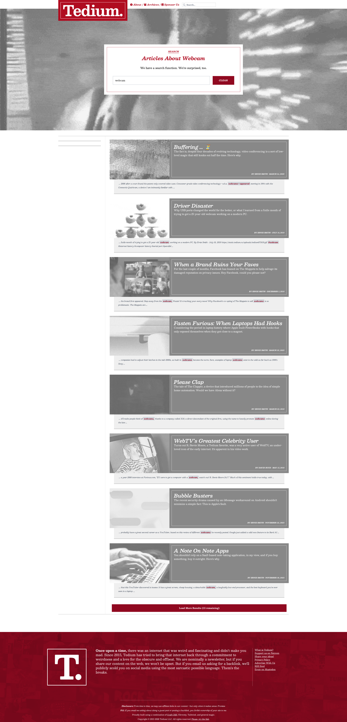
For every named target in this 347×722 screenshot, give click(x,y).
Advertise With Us (265, 663)
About (137, 5)
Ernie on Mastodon (265, 669)
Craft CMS (172, 714)
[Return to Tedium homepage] (92, 10)
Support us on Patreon (267, 653)
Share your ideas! (264, 656)
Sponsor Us (172, 5)
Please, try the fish (200, 719)
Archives (153, 5)
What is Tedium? (264, 650)
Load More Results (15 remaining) (199, 608)
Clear (223, 80)
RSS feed (260, 666)
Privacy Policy (262, 659)
